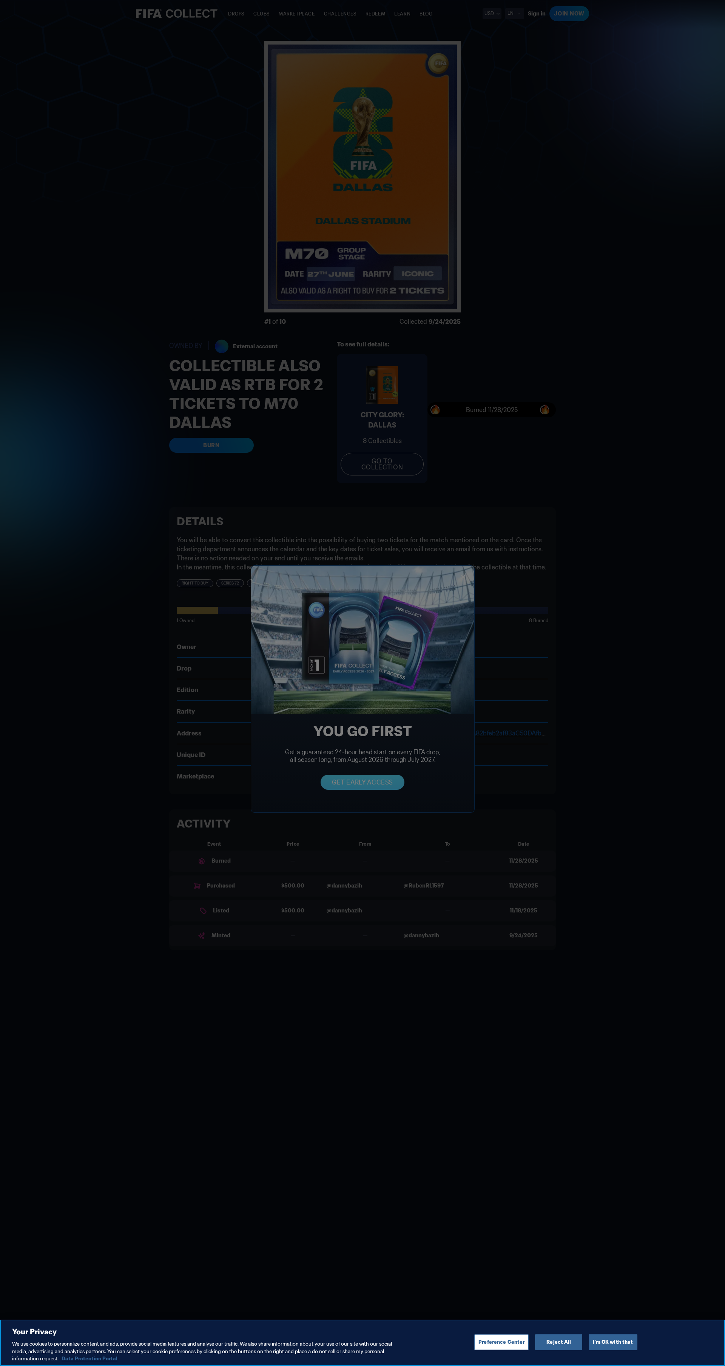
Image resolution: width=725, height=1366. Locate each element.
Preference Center (501, 1342)
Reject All (558, 1342)
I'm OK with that (613, 1342)
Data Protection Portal (89, 1358)
